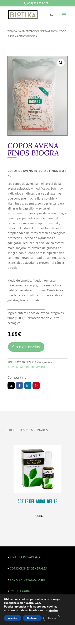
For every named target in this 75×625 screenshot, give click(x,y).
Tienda (12, 31)
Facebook (19, 385)
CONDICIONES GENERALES (28, 568)
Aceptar (12, 618)
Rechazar (32, 618)
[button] (61, 63)
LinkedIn (27, 385)
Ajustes (52, 618)
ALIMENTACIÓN (29, 31)
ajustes (53, 610)
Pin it (36, 385)
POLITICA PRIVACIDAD (25, 557)
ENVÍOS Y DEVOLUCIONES (27, 580)
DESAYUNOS (49, 31)
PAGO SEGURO (20, 591)
